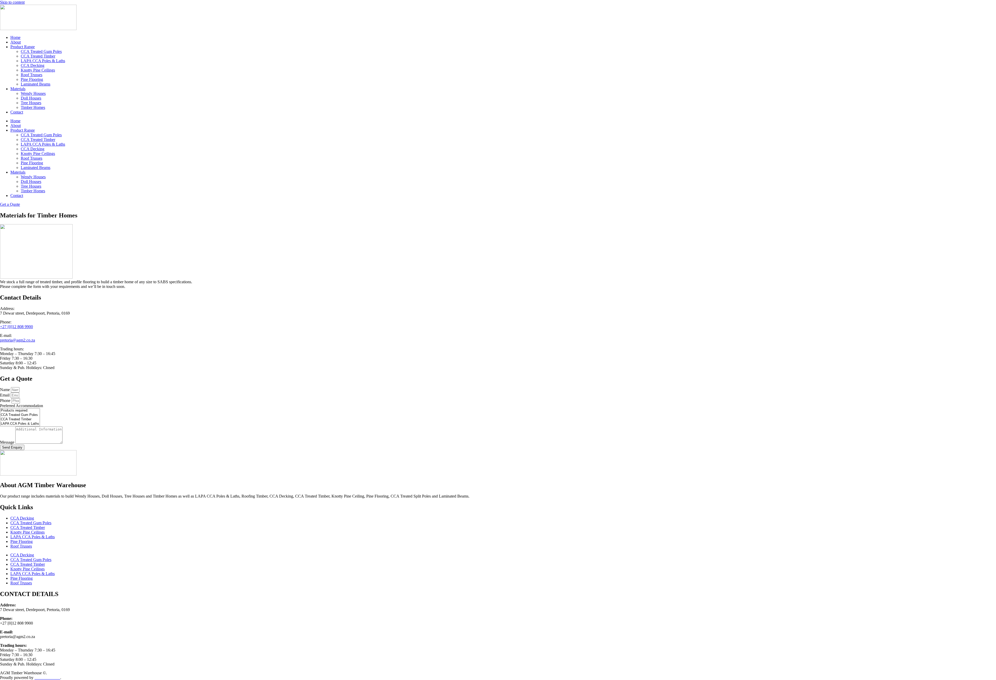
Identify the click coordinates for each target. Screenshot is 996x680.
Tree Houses (31, 103)
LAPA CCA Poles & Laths (43, 61)
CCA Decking (32, 65)
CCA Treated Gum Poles (41, 51)
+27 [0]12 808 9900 (16, 326)
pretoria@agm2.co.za (17, 340)
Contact (16, 112)
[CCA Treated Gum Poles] (20, 415)
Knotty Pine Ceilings (38, 70)
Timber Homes (33, 107)
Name (5, 389)
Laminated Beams (35, 84)
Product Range (22, 47)
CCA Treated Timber (38, 56)
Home (15, 37)
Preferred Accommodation (21, 405)
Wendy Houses (33, 93)
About (15, 42)
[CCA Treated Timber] (20, 419)
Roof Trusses (31, 75)
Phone (5, 400)
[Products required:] (20, 410)
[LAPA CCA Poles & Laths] (20, 424)
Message (7, 442)
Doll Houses (31, 98)
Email (5, 395)
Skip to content (12, 2)
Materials (17, 89)
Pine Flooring (32, 79)
